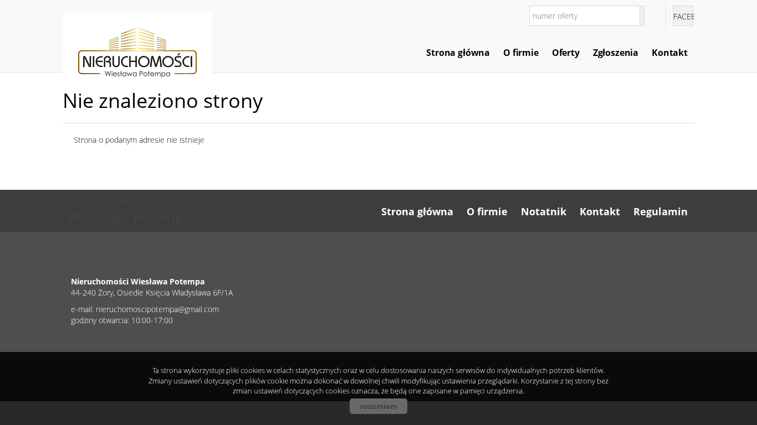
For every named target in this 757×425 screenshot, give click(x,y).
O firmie (521, 52)
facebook (683, 16)
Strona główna (458, 52)
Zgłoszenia (615, 52)
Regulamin (660, 211)
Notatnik (543, 211)
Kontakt (670, 52)
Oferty (566, 52)
